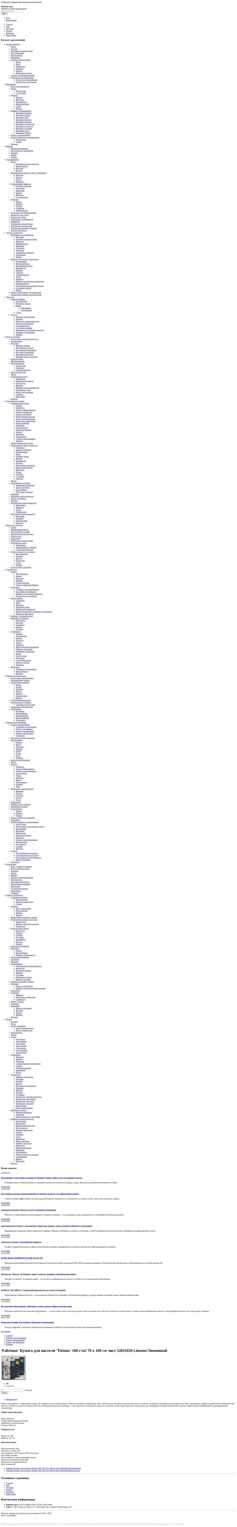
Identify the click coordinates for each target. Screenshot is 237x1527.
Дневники (20, 425)
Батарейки (20, 711)
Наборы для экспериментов (27, 388)
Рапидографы (21, 521)
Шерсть (19, 109)
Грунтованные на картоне (27, 853)
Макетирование (17, 361)
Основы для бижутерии (21, 60)
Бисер (13, 47)
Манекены (20, 1139)
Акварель (20, 767)
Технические (21, 1053)
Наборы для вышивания (21, 111)
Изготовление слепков (20, 532)
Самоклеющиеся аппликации (28, 1064)
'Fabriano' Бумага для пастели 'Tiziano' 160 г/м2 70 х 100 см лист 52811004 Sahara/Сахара (43, 1471)
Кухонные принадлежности (27, 321)
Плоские (19, 629)
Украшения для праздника (22, 707)
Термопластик (22, 211)
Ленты (18, 180)
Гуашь (18, 776)
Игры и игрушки (13, 337)
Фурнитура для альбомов (26, 596)
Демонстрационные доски (22, 443)
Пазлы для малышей (24, 392)
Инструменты (17, 55)
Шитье (18, 290)
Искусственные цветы (20, 869)
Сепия (18, 798)
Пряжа (13, 155)
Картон (19, 432)
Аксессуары (21, 140)
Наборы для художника (20, 804)
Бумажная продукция (20, 403)
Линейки (19, 519)
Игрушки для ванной (25, 352)
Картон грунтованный (20, 760)
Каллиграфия (16, 740)
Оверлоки (20, 1115)
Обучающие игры (23, 390)
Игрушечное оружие (24, 348)
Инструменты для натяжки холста (30, 827)
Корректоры (21, 461)
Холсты (14, 851)
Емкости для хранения (25, 317)
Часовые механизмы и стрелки (24, 228)
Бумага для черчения (24, 733)
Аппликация (21, 261)
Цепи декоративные (24, 1108)
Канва (13, 89)
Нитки (13, 1035)
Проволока (20, 66)
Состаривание (22, 197)
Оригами (15, 984)
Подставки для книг (24, 492)
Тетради (19, 441)
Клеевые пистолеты (24, 1130)
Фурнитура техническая (26, 82)
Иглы (13, 1024)
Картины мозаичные (24, 902)
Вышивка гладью (23, 115)
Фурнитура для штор (24, 1104)
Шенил (19, 257)
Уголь (18, 800)
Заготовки (15, 587)
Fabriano (9, 1344)
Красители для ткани (20, 215)
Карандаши (20, 505)
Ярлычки (20, 665)
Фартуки (19, 849)
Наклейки (20, 246)
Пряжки (19, 1092)
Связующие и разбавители (22, 219)
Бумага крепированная (25, 419)
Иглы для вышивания (20, 86)
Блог (8, 27)
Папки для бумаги (18, 499)
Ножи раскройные (23, 1148)
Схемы (19, 142)
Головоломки (16, 341)
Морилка (19, 195)
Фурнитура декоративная (26, 80)
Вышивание (11, 84)
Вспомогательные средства (27, 164)
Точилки (19, 479)
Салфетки (20, 208)
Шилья (19, 1159)
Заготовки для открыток (26, 592)
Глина (13, 527)
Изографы (20, 516)
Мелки (14, 481)
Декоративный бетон (20, 530)
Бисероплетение (13, 44)
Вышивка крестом (23, 120)
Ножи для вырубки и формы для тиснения (34, 612)
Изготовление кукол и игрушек (24, 920)
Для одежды (21, 1048)
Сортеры (19, 394)
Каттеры (19, 556)
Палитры (19, 838)
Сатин (18, 106)
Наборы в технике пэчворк (22, 982)
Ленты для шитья (18, 1026)
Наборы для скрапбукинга (22, 616)
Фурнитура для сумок (25, 1101)
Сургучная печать (23, 660)
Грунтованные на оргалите (27, 855)
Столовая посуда (23, 326)
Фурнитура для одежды (26, 1099)
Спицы (14, 157)
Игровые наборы (23, 346)
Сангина (19, 796)
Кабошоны (15, 58)
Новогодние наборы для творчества (26, 293)
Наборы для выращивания (22, 878)
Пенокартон (21, 437)
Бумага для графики (24, 729)
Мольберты (15, 802)
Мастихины (21, 833)
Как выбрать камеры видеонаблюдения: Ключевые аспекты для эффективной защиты (40, 1194)
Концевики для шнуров (26, 1086)
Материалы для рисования (22, 789)
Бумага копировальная (25, 417)
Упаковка (15, 893)
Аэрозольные (21, 773)
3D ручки (20, 237)
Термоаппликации (23, 1068)
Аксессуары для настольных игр (24, 339)
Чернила (19, 758)
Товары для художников (16, 722)
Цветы (18, 1073)
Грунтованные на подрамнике (28, 858)
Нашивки (20, 1057)
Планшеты (15, 820)
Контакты (10, 33)
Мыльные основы (23, 971)
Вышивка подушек (24, 129)
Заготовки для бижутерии (22, 51)
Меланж (19, 98)
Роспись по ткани (18, 217)
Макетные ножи (23, 607)
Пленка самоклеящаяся (25, 439)
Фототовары (16, 709)
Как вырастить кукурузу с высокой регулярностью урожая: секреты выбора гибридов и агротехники (46, 1226)
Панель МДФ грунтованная (22, 818)
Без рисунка (21, 91)
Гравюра (19, 273)
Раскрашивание (22, 284)
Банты (18, 685)
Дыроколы (20, 448)
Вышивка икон (22, 117)
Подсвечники (21, 301)
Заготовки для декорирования (23, 213)
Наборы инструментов (25, 609)
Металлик (20, 100)
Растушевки (21, 844)
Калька (19, 576)
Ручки (18, 510)
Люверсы (20, 645)
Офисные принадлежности (22, 496)
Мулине (14, 95)
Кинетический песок (24, 381)
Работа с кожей (17, 1002)
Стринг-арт (20, 999)
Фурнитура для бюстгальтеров (28, 1097)
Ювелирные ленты (24, 73)
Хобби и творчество (14, 895)
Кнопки (19, 459)
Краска (19, 193)
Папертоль (15, 991)
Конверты (20, 434)
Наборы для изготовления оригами (30, 988)
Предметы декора (23, 304)
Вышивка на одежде (24, 126)
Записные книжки (23, 430)
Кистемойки (21, 829)
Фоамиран (15, 1006)
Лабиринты (21, 383)
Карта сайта (11, 35)
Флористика (11, 864)
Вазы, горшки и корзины (21, 866)
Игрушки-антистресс (25, 355)
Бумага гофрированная (25, 410)
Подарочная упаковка (20, 683)
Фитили (19, 942)
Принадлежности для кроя (27, 1154)
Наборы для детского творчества (24, 259)
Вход (8, 18)
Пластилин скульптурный (22, 541)
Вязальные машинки (19, 148)
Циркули (19, 523)
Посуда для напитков (25, 324)
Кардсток (20, 578)
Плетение (15, 993)
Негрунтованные (23, 860)
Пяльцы (14, 144)
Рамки (18, 306)
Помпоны (20, 250)
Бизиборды (20, 379)
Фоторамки (20, 255)
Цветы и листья (22, 663)
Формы (19, 335)
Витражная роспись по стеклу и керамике (28, 173)
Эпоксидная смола (19, 230)
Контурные (20, 620)
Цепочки (19, 69)
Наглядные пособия (19, 807)
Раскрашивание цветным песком (29, 286)
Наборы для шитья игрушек (27, 924)
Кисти (18, 745)
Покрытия (20, 561)
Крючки (14, 153)
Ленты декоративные (25, 1028)
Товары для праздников (16, 676)
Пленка (19, 206)
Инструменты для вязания (22, 151)
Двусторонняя (22, 574)
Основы (19, 935)
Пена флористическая (20, 882)
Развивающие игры (19, 377)
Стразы (19, 904)
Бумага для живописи (25, 731)
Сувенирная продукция (21, 700)
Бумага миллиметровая (25, 421)
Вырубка (19, 640)
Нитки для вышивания (20, 135)
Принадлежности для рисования (24, 822)
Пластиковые (26, 310)
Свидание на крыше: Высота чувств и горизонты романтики (28, 1210)
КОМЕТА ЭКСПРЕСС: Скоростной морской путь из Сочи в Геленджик (33, 1290)
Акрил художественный (26, 771)
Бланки (19, 406)
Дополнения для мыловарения (28, 966)
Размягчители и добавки (26, 547)
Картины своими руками (26, 239)
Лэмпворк (15, 959)
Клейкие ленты (22, 456)
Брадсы (19, 638)
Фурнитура (20, 926)
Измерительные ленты (25, 1126)
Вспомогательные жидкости (23, 738)
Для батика (20, 1039)
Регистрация (11, 20)
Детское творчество (14, 233)
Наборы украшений (24, 649)
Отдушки (20, 937)
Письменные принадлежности (24, 503)
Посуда (14, 315)
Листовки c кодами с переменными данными (21, 1242)
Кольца (19, 1084)
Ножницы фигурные (24, 614)
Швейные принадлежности (22, 1119)
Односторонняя (22, 583)
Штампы (19, 674)
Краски (19, 171)
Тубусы (19, 815)
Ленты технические (24, 1030)
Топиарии (15, 1004)
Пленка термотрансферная (27, 585)
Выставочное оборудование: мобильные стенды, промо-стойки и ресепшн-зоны (36, 1306)
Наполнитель (21, 696)
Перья (18, 654)
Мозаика (19, 279)
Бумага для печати (23, 414)
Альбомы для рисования (26, 727)
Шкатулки (20, 1161)
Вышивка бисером (23, 113)
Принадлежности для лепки (22, 552)
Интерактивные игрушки (26, 357)
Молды (19, 558)
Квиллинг (15, 948)
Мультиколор (21, 102)
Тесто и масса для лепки (21, 567)
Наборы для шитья (23, 1143)
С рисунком (21, 93)
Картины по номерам (20, 946)
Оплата (9, 31)
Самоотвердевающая (24, 550)
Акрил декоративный (25, 769)
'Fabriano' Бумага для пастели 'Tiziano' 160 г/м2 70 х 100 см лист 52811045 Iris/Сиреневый (43, 1468)
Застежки (20, 1079)
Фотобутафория (22, 718)
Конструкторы (17, 359)
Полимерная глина (19, 543)
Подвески (20, 1061)
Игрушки (15, 343)
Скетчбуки (20, 736)
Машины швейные (24, 1112)
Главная (9, 24)
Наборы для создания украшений (30, 281)
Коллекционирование (20, 957)
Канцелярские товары (15, 401)
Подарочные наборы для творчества (26, 295)
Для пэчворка (21, 1050)
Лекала (19, 1132)
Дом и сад (10, 297)
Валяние (14, 906)
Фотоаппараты (22, 716)
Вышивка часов (22, 131)
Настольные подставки (20, 483)
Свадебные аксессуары (25, 705)
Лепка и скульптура (14, 525)
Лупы (18, 1137)
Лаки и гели (16, 536)
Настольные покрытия (25, 465)
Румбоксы (20, 368)
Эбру (18, 787)
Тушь (18, 756)
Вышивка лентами (23, 122)
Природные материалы (20, 884)
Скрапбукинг (11, 570)
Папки (18, 811)
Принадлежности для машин (28, 1117)
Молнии (19, 1090)
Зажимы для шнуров (24, 1077)
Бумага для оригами (24, 986)
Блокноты (20, 408)
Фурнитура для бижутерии (22, 78)
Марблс (14, 875)
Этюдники (15, 862)
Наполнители (16, 880)
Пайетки (19, 1059)
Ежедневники (22, 428)
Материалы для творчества (22, 235)
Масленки (20, 831)
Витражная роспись (24, 266)
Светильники (21, 1157)
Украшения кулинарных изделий (30, 330)
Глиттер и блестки (23, 186)
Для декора (20, 1044)
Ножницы (20, 470)
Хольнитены (21, 1106)
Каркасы (14, 871)
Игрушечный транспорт (26, 350)
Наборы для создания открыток (29, 594)
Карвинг (19, 319)
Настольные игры (18, 372)
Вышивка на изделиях (25, 124)
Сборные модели (23, 370)
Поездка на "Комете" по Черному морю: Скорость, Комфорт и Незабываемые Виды (38, 1274)
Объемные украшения (25, 651)
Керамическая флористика (22, 534)
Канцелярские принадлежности (24, 445)
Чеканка (14, 1017)
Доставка (10, 29)
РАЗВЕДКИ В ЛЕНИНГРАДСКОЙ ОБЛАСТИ (22, 1258)
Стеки (18, 563)
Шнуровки (20, 397)
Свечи (18, 312)
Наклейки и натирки (19, 618)
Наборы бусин (22, 244)
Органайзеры (21, 490)
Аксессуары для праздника (22, 678)
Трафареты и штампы (25, 253)
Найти (4, 14)
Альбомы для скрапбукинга (27, 589)
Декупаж (14, 199)
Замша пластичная (23, 1008)
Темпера (19, 784)
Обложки (15, 494)
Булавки (14, 1022)
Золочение (20, 188)
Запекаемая (20, 545)
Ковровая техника (23, 133)
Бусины (14, 49)
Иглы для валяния (23, 909)
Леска (18, 62)
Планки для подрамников (26, 840)
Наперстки (20, 1146)
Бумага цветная (22, 423)
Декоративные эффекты (21, 184)
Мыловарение (17, 964)
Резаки (18, 472)
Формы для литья (23, 979)
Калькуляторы (22, 452)
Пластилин (15, 538)
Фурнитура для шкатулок (21, 226)
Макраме (19, 995)
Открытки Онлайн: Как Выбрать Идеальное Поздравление (27, 1322)
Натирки (19, 623)
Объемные (20, 625)
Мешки (19, 694)
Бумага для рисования (20, 725)
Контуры (19, 168)
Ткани (13, 1037)
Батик (13, 162)
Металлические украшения (27, 647)
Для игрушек (21, 1046)
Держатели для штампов (26, 669)
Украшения (15, 632)
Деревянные (26, 308)
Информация (11, 1399)
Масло (18, 780)
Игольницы (21, 1123)
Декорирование (12, 160)
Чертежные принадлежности (23, 514)
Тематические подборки (21, 702)
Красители (20, 931)
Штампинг (15, 667)
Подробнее (5, 1187)
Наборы (19, 204)
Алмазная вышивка (19, 897)
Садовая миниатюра (19, 889)
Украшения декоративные (22, 224)
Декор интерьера (18, 299)
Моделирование (17, 363)
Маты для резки (22, 1141)
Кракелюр (20, 191)
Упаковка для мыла (24, 977)
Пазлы (13, 375)
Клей (18, 454)
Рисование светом (23, 288)
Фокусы (14, 399)
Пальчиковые (21, 782)
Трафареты (15, 222)
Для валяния (21, 1041)
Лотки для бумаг (23, 488)
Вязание (9, 146)
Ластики (19, 463)
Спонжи (19, 846)
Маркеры (20, 182)
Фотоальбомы (22, 714)
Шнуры (19, 71)
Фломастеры (21, 512)
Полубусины (21, 656)
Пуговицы (20, 658)
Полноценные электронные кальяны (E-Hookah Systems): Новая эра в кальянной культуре (41, 1178)
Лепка (18, 277)
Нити (18, 64)
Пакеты (19, 698)
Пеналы (14, 501)
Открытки (20, 248)
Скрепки (19, 474)
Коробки (19, 689)
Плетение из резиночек (25, 997)
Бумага (19, 202)
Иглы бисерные (17, 53)
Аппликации (21, 636)
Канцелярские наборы (25, 485)
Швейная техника (18, 1110)
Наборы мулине (22, 104)
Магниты (20, 242)
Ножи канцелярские (24, 468)
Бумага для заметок (24, 412)
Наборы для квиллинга (25, 955)
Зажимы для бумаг (23, 450)
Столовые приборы (24, 328)
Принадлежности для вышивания (25, 137)
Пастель (19, 793)
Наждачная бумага (23, 835)
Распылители (21, 842)
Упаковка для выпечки (25, 332)
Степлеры (20, 476)
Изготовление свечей (20, 928)
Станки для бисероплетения (23, 75)
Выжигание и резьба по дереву (24, 917)
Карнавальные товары (20, 680)
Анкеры (19, 634)
